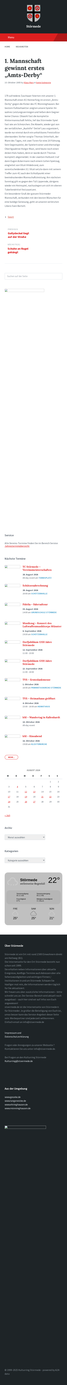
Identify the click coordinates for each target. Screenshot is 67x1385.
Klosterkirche (39, 744)
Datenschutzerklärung (17, 1036)
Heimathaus (44, 706)
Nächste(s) (14, 244)
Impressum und (13, 1032)
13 (34, 791)
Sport (11, 216)
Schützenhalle (39, 593)
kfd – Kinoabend (32, 736)
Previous (13, 229)
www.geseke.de (13, 1097)
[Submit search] (58, 276)
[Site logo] (33, 21)
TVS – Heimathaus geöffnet (39, 698)
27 (34, 801)
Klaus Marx (29, 82)
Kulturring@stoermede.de (19, 1061)
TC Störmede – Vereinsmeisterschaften (37, 568)
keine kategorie (43, 82)
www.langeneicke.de (15, 1100)
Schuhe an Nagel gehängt (18, 250)
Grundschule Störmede (44, 612)
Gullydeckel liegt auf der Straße (18, 235)
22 (50, 796)
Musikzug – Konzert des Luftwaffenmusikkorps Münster (42, 625)
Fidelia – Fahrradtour (35, 604)
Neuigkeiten (22, 46)
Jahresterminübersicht (17, 546)
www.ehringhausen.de (16, 1104)
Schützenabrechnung (35, 585)
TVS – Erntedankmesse (36, 679)
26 (26, 801)
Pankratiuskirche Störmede (46, 687)
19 (26, 796)
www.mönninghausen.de (18, 1108)
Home (7, 46)
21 (42, 796)
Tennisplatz (45, 577)
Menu (11, 37)
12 (26, 791)
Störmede (33, 26)
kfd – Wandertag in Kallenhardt (41, 717)
